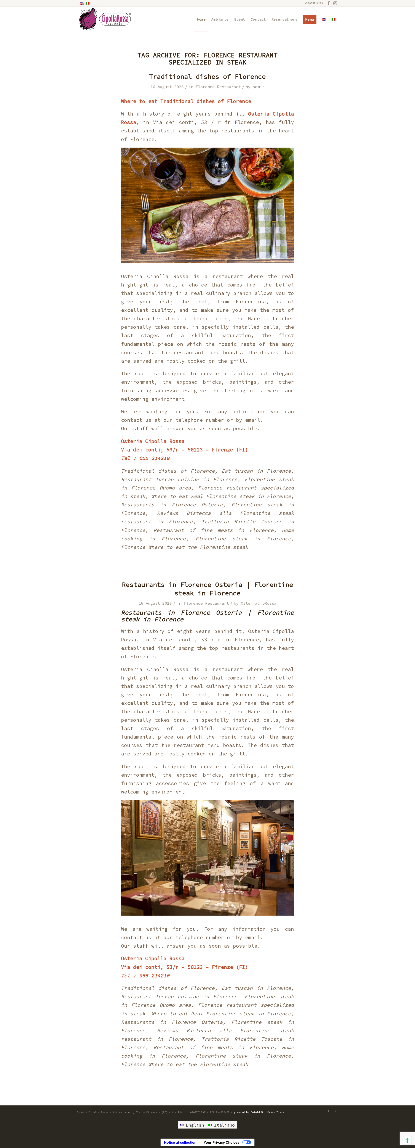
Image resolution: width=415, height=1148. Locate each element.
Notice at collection (180, 1142)
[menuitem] (201, 19)
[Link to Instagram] (335, 3)
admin (259, 86)
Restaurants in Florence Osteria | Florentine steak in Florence (207, 588)
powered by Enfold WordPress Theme (259, 1112)
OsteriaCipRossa (258, 603)
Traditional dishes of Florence (207, 76)
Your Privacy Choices (221, 1142)
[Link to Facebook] (328, 3)
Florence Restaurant (218, 86)
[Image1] (104, 19)
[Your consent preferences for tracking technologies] (407, 1140)
